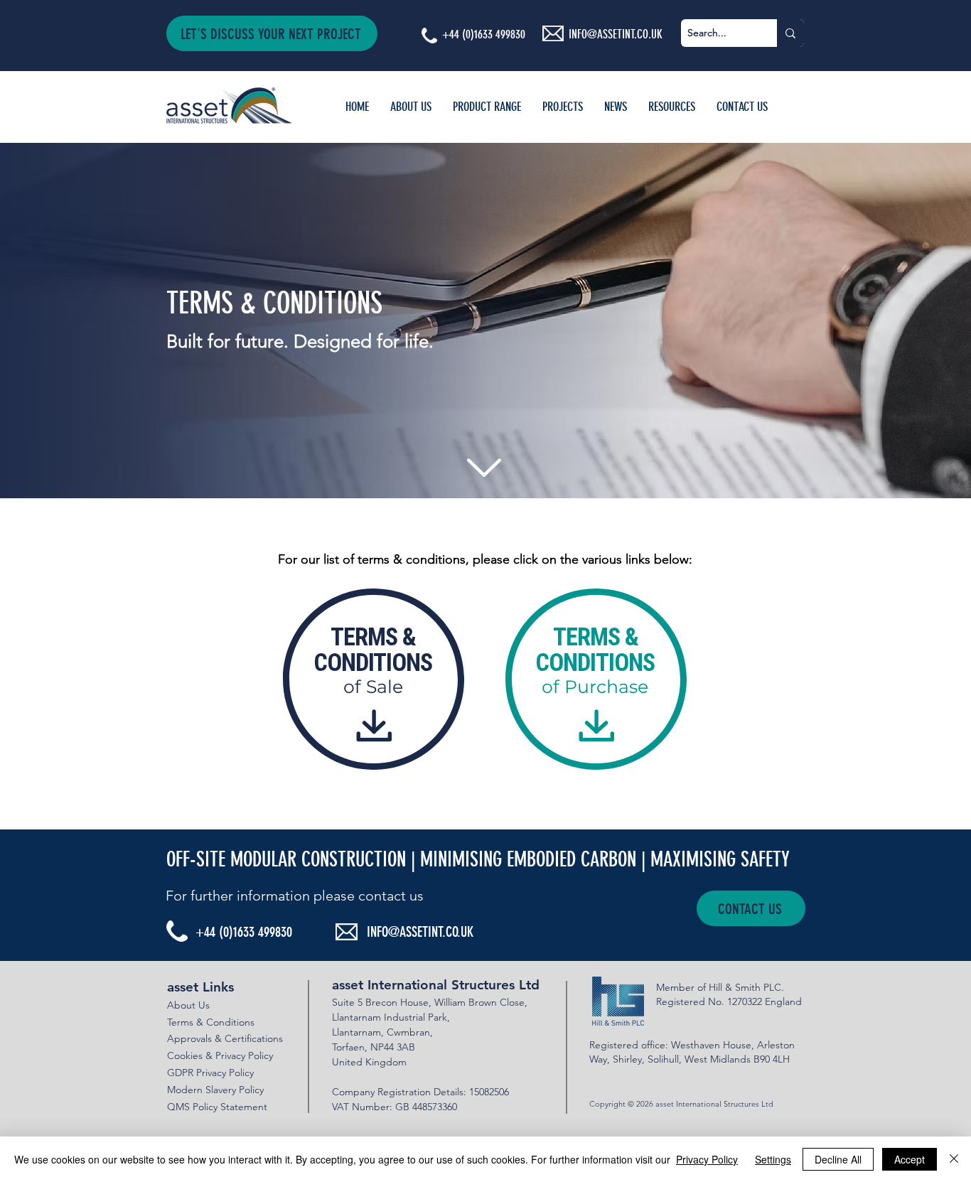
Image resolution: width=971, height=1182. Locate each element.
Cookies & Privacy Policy (220, 1055)
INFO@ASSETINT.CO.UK (420, 931)
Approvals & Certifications (225, 1038)
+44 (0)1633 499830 (483, 34)
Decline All (838, 1159)
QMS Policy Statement (217, 1106)
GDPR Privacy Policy (210, 1072)
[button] (271, 33)
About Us (188, 1005)
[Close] (953, 1159)
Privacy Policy (707, 1159)
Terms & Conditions (210, 1022)
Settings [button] (773, 1159)
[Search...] (790, 33)
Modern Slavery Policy (215, 1089)
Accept (909, 1159)
